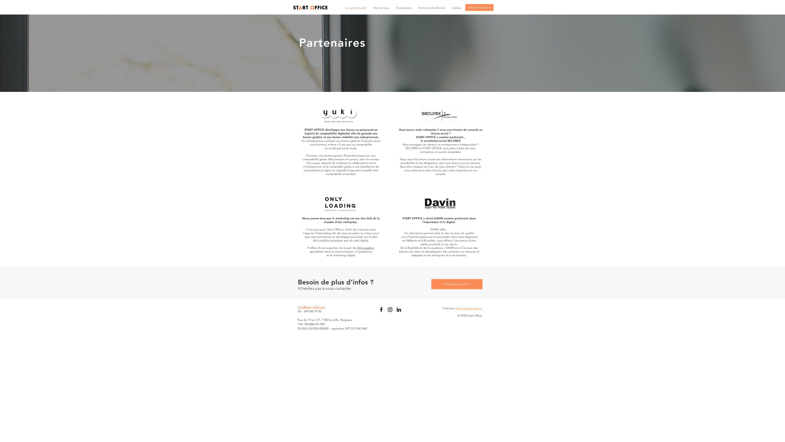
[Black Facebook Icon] (381, 310)
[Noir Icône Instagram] (390, 310)
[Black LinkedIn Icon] (399, 310)
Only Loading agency (468, 308)
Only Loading (365, 248)
